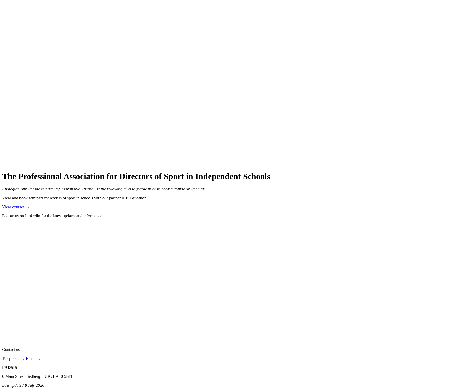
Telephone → (13, 358)
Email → (33, 358)
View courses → (16, 207)
